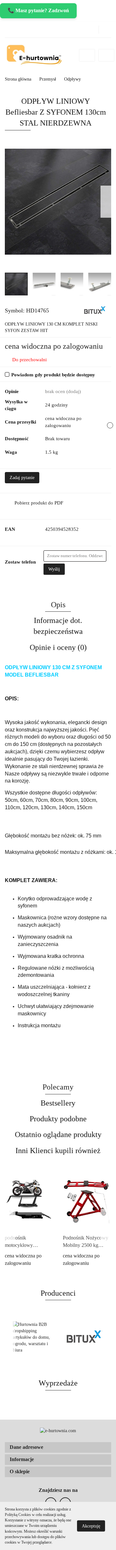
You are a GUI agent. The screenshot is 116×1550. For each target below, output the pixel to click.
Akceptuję (91, 1526)
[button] (58, 1447)
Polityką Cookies (18, 1514)
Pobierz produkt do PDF (39, 502)
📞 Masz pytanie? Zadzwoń (38, 10)
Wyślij (54, 569)
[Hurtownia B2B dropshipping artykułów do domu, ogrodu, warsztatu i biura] (31, 1337)
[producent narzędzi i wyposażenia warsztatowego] (95, 310)
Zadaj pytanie (22, 477)
